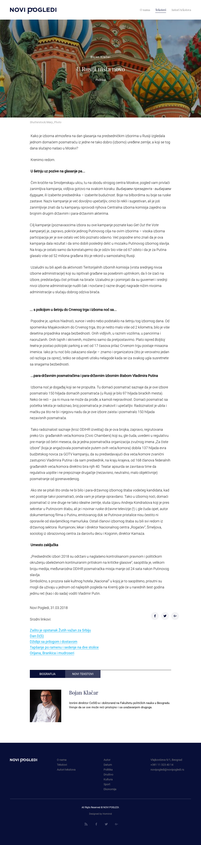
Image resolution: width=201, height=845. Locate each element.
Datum (108, 764)
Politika (108, 769)
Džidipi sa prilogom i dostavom (53, 642)
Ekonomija (110, 789)
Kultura (108, 779)
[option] (100, 69)
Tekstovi (62, 764)
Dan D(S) (37, 636)
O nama (62, 759)
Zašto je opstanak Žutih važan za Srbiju (60, 630)
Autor (107, 759)
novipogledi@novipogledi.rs (167, 769)
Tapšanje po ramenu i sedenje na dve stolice (64, 647)
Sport (107, 784)
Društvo (108, 774)
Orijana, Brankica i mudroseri (52, 653)
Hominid (107, 813)
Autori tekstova (66, 769)
